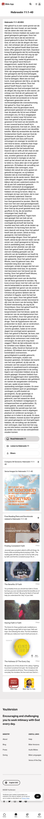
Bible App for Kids (29, 689)
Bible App (13, 689)
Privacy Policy (26, 798)
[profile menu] (38, 4)
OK (38, 796)
